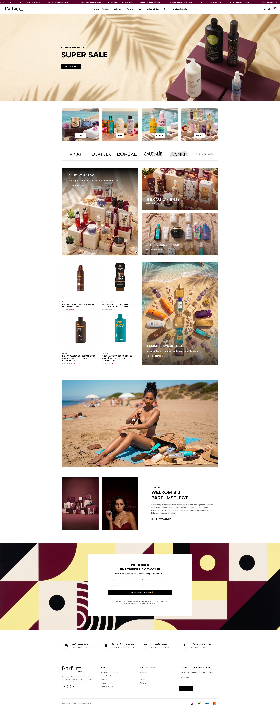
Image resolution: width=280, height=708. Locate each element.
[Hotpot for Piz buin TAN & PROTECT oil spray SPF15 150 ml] (133, 420)
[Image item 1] (75, 154)
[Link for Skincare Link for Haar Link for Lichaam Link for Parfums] (199, 124)
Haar (140, 9)
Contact (104, 683)
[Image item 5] (179, 154)
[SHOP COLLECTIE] (180, 189)
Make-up (117, 9)
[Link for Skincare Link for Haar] (120, 124)
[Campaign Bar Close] (276, 2)
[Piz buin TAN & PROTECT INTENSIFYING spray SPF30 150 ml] (80, 280)
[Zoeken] (265, 9)
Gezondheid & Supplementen (176, 9)
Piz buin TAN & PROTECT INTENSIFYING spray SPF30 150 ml (79, 306)
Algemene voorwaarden (109, 672)
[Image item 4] (153, 154)
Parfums (105, 9)
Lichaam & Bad (153, 9)
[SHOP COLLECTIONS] (100, 211)
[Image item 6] (204, 154)
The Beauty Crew (107, 687)
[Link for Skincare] (80, 124)
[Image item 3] (127, 154)
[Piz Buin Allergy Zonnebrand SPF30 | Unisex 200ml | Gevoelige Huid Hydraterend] (80, 331)
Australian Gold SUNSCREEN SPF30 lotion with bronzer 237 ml (118, 306)
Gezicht (129, 9)
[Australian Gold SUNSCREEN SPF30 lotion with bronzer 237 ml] (120, 280)
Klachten (104, 680)
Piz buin (65, 302)
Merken (96, 9)
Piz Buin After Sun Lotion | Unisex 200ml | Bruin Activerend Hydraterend (117, 358)
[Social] (64, 686)
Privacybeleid (106, 676)
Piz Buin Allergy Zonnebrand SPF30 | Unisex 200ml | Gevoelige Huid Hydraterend (79, 358)
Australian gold (107, 302)
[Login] (269, 9)
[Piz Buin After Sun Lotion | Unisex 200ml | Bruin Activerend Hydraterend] (120, 331)
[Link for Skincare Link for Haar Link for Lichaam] (160, 124)
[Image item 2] (101, 154)
